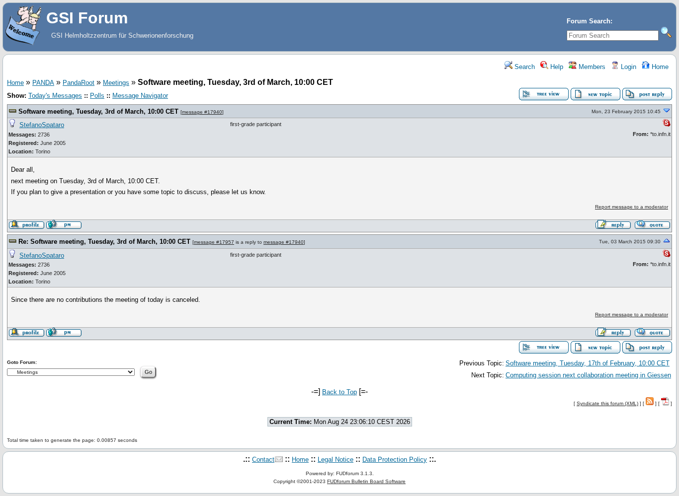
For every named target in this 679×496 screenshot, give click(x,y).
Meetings (116, 82)
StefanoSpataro (41, 125)
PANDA (43, 82)
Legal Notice (335, 459)
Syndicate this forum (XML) (607, 403)
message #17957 (214, 242)
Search (523, 67)
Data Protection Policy (394, 459)
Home (659, 67)
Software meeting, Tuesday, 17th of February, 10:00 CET (588, 363)
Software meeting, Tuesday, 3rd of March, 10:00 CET (98, 111)
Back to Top (339, 392)
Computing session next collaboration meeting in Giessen (588, 375)
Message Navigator (140, 95)
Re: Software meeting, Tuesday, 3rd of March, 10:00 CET (104, 241)
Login (627, 67)
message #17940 (202, 112)
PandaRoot (78, 82)
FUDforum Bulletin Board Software (366, 481)
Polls (97, 95)
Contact (263, 459)
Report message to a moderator (631, 207)
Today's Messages (55, 95)
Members (591, 67)
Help (555, 67)
